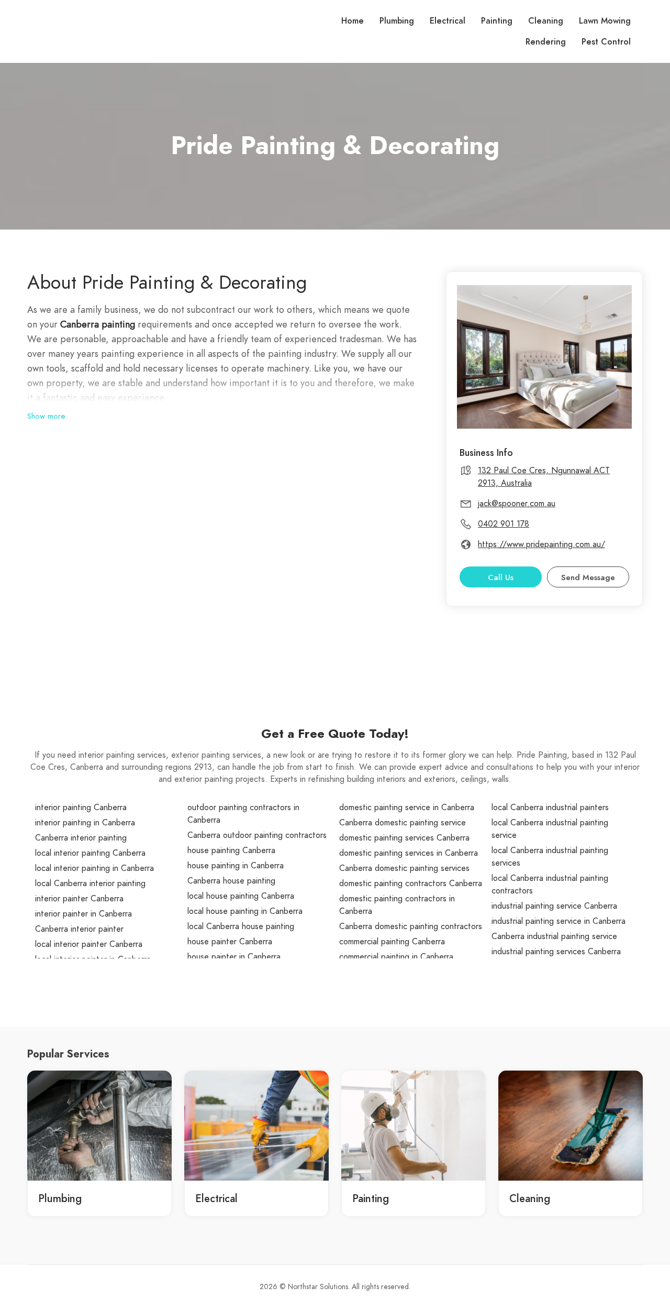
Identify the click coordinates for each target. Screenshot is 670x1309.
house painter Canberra (229, 941)
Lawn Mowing (605, 21)
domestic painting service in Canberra (406, 807)
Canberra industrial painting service (554, 936)
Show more (46, 416)
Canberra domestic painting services (404, 868)
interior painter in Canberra (83, 914)
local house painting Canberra (240, 896)
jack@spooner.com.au (516, 503)
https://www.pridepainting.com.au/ (541, 544)
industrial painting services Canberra (556, 951)
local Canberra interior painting (90, 883)
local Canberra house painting (240, 926)
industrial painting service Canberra (554, 906)
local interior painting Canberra (90, 853)
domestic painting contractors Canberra (410, 883)
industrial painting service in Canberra (559, 921)
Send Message (588, 577)
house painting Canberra (231, 850)
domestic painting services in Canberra (408, 853)
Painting (496, 21)
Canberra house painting (231, 881)
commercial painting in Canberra (396, 957)
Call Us (500, 577)
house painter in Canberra (234, 957)
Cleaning (545, 21)
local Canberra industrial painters (550, 807)
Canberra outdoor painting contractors (257, 835)
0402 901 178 (503, 524)
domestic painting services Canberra (404, 838)
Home (352, 21)
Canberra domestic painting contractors (410, 926)
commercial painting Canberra (392, 941)
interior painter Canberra (79, 898)
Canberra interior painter (79, 929)
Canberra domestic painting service (402, 822)
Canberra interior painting (81, 838)
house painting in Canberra (235, 865)
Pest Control (606, 42)
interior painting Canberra (81, 807)
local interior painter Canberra (88, 944)
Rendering (546, 42)
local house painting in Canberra (245, 911)
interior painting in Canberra (85, 822)
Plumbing (396, 21)
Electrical (447, 21)
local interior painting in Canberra (94, 868)
